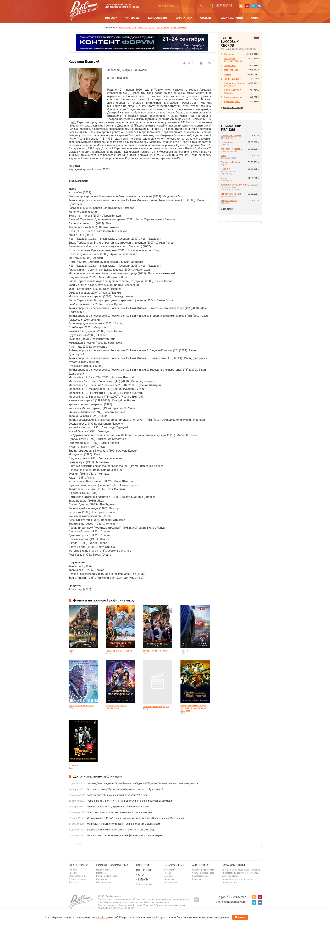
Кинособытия (158, 17)
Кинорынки (169, 879)
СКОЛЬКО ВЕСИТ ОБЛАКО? (232, 91)
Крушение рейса (232, 101)
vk (259, 5)
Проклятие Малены (230, 162)
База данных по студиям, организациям (241, 870)
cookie (101, 917)
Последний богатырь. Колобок (233, 59)
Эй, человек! (230, 65)
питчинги (162, 27)
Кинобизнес (179, 27)
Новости (111, 17)
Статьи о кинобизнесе (203, 873)
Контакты (73, 882)
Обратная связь (104, 882)
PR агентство (78, 865)
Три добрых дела (232, 79)
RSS (241, 5)
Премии (168, 873)
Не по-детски (227, 142)
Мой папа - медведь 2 (231, 149)
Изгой (224, 178)
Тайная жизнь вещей (231, 194)
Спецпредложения (78, 876)
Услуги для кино (230, 876)
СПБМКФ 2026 (146, 27)
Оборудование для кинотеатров (237, 879)
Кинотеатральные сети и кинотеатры (240, 873)
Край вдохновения (233, 97)
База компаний (232, 17)
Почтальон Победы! (231, 135)
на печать (201, 63)
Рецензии (196, 879)
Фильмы (206, 17)
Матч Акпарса (231, 70)
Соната (227, 74)
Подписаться (224, 5)
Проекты (73, 873)
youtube (247, 5)
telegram (253, 5)
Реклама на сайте (77, 879)
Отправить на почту (209, 63)
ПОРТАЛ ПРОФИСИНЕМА (112, 865)
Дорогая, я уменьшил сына (234, 185)
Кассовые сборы (200, 876)
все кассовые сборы (233, 107)
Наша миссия (103, 870)
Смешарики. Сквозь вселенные (234, 84)
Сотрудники (102, 879)
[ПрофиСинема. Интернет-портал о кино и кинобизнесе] (84, 7)
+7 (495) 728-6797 (231, 897)
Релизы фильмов (144, 884)
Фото (254, 17)
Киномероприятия (231, 882)
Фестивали (169, 870)
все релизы (228, 209)
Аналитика (184, 17)
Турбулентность (229, 200)
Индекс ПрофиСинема (203, 870)
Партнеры (101, 873)
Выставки (168, 876)
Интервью (132, 17)
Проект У (225, 169)
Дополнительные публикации (97, 776)
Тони (223, 155)
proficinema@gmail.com (231, 901)
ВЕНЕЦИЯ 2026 (127, 27)
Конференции (170, 882)
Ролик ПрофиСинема (106, 876)
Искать (202, 6)
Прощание (229, 54)
